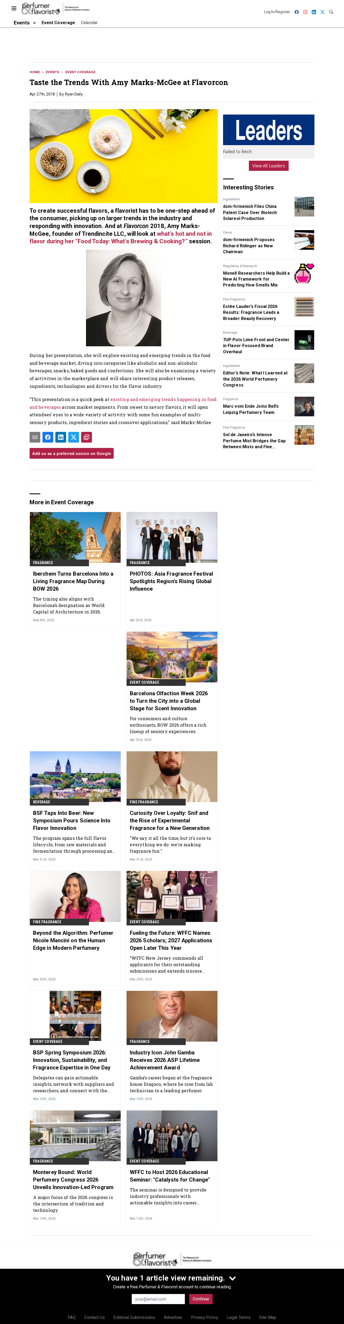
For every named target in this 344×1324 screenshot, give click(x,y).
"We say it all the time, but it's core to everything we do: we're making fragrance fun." (170, 844)
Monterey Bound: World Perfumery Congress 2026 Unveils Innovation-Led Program (73, 1179)
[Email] (35, 437)
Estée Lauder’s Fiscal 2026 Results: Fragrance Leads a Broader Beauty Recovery (251, 312)
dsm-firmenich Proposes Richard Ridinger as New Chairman (249, 245)
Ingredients (231, 199)
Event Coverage (80, 72)
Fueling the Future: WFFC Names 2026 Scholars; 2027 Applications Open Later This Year (171, 940)
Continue (201, 1298)
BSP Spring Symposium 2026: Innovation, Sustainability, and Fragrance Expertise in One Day (71, 1060)
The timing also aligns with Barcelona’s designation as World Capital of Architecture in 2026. (69, 605)
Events (52, 72)
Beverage (230, 332)
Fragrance (230, 399)
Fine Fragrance (234, 299)
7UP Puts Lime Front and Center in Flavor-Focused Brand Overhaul (256, 345)
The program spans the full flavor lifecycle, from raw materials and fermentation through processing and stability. (74, 844)
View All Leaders (268, 166)
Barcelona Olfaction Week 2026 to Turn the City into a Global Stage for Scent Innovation (169, 701)
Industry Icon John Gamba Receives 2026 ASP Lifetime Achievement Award (165, 1060)
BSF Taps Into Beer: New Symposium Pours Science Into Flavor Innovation (71, 820)
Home (35, 72)
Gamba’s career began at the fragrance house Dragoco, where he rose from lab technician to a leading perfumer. (171, 1084)
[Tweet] (73, 437)
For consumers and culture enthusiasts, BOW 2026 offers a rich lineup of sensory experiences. (168, 725)
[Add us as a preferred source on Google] (86, 437)
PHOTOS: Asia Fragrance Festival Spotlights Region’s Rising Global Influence (171, 581)
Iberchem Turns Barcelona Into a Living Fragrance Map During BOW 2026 (73, 581)
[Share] (47, 437)
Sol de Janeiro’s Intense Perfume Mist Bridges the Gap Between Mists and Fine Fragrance (254, 441)
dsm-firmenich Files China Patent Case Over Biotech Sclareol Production (250, 212)
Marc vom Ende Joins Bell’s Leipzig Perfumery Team (251, 409)
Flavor (227, 232)
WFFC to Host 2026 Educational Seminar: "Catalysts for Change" (170, 1176)
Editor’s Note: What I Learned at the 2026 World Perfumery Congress (255, 379)
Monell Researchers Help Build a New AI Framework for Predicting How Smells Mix (256, 279)
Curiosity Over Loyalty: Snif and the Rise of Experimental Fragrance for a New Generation (170, 820)
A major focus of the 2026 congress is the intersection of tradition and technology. (73, 1203)
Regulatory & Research (240, 266)
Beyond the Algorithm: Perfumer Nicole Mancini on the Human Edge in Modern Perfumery (73, 940)
